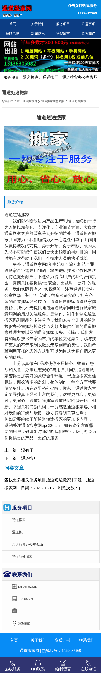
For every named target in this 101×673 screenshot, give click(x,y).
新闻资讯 (38, 34)
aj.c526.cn (51, 425)
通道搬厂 (29, 458)
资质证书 (62, 640)
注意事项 (88, 24)
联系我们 (88, 34)
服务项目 (63, 24)
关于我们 (38, 24)
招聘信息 (12, 34)
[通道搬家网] (31, 9)
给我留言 (63, 34)
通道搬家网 (30, 101)
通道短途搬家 (22, 557)
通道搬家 (19, 520)
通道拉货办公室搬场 (27, 544)
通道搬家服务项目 (53, 101)
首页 (12, 24)
